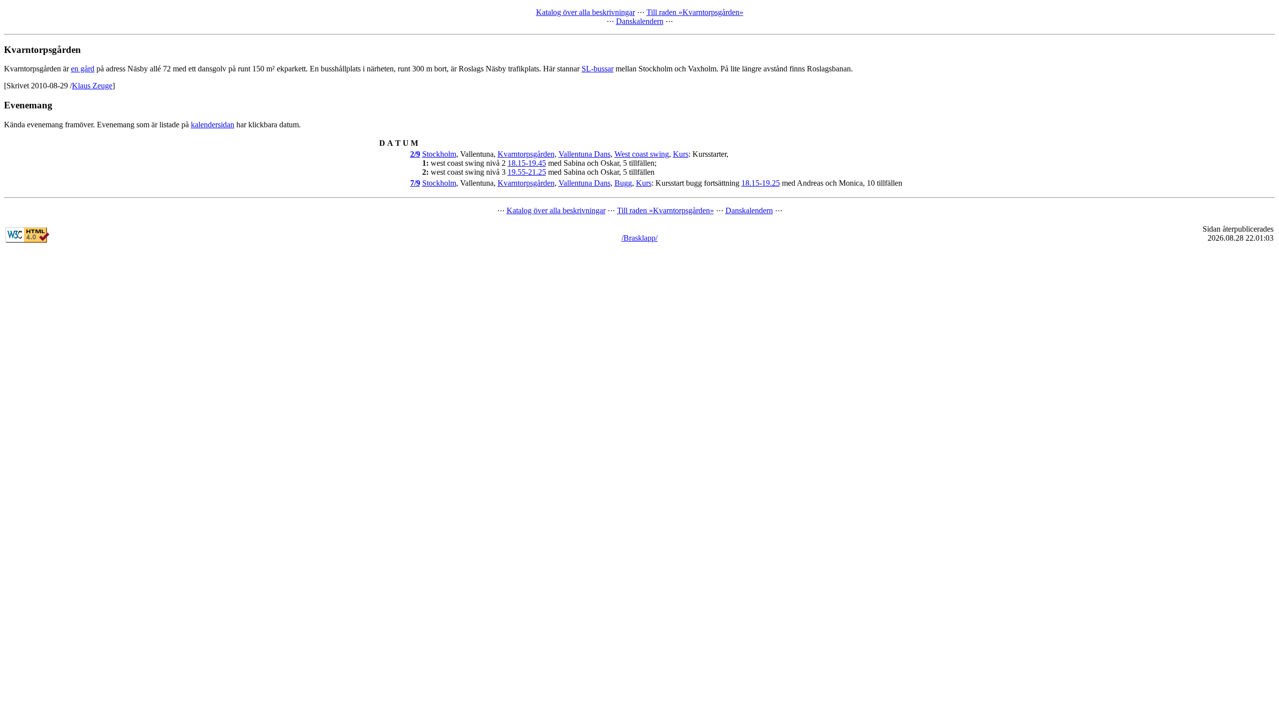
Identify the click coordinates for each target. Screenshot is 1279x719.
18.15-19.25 (760, 183)
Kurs (680, 154)
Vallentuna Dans (585, 154)
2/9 (415, 154)
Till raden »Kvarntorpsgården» (694, 12)
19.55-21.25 (527, 172)
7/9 (415, 183)
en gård (82, 68)
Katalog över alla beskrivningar (585, 12)
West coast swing (642, 154)
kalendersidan (212, 124)
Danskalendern (639, 21)
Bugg (623, 183)
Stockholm (439, 154)
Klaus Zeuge (92, 85)
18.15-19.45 (527, 163)
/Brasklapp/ (639, 238)
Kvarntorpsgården (526, 154)
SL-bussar (598, 68)
